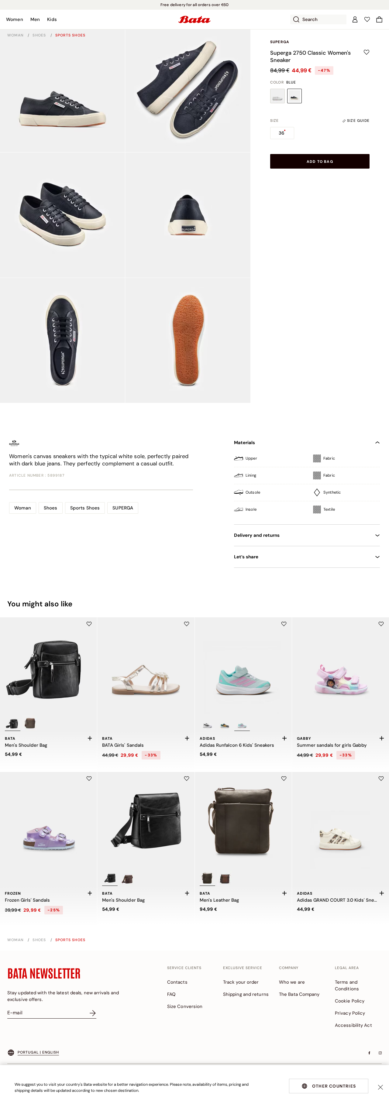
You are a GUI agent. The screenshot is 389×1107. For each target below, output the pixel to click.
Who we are (292, 982)
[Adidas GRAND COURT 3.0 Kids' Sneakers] (340, 820)
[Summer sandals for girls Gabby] (340, 665)
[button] (14, 19)
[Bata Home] (194, 19)
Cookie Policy (349, 1001)
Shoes (40, 35)
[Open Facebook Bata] (369, 1053)
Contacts (177, 982)
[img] (307, 460)
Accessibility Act (353, 1025)
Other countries (334, 1086)
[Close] (380, 1087)
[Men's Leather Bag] (243, 820)
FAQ (171, 994)
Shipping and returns (246, 994)
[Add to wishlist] (366, 52)
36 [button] (281, 133)
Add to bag (320, 161)
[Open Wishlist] (367, 19)
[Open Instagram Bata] (380, 1053)
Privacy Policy (350, 1013)
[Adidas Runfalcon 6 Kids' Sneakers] (243, 665)
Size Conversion (185, 1006)
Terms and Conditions (347, 985)
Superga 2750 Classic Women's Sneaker (310, 56)
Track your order (241, 982)
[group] (275, 120)
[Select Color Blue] (294, 96)
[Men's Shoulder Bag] (48, 665)
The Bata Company (299, 994)
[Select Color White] (277, 96)
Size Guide (358, 120)
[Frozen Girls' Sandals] (48, 820)
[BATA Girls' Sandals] (145, 665)
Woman (16, 35)
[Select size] (89, 738)
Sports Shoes (70, 35)
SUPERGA (279, 41)
